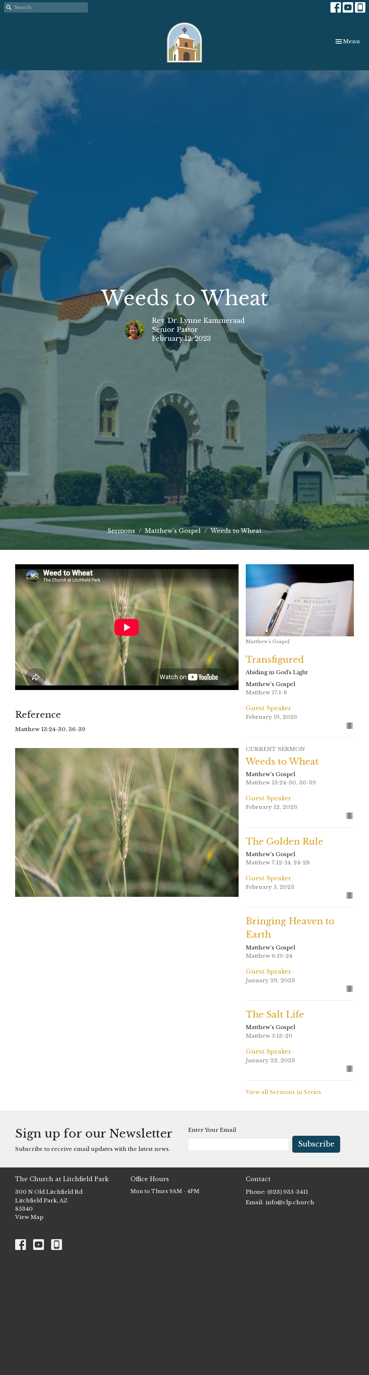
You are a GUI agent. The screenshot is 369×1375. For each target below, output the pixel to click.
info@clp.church (290, 1202)
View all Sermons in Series (283, 1092)
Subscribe (316, 1144)
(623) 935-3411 (287, 1191)
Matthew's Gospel (173, 530)
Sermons (121, 530)
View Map (29, 1217)
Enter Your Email (212, 1129)
